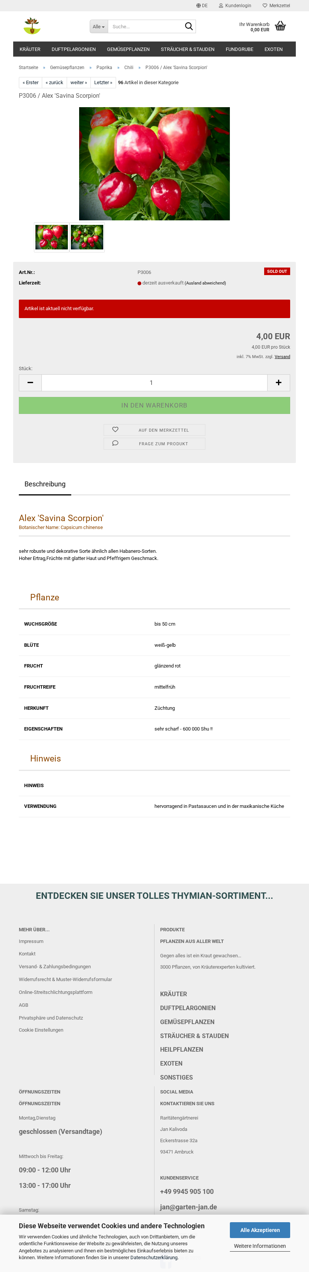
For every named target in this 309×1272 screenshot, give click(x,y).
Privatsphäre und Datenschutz (51, 1018)
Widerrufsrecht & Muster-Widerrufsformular (65, 979)
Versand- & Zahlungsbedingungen (55, 966)
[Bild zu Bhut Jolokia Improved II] (154, 163)
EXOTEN (171, 1063)
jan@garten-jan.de (188, 1207)
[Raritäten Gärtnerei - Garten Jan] (48, 26)
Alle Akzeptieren (260, 1230)
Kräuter (30, 49)
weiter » (78, 82)
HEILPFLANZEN (181, 1049)
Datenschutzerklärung (153, 1257)
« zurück (54, 82)
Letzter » (103, 82)
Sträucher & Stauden (187, 49)
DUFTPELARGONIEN (188, 1008)
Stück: (25, 368)
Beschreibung (45, 484)
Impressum (31, 941)
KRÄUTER (173, 994)
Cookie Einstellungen (41, 1030)
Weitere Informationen (260, 1246)
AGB (23, 1005)
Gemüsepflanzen (128, 49)
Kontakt (27, 954)
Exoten (274, 49)
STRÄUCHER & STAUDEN (194, 1036)
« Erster (30, 82)
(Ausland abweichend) (205, 283)
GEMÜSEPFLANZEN (187, 1022)
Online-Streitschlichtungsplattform (55, 992)
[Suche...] (189, 27)
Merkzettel (278, 5)
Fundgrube (239, 49)
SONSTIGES (176, 1077)
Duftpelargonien (74, 49)
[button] (202, 5)
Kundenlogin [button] (237, 5)
